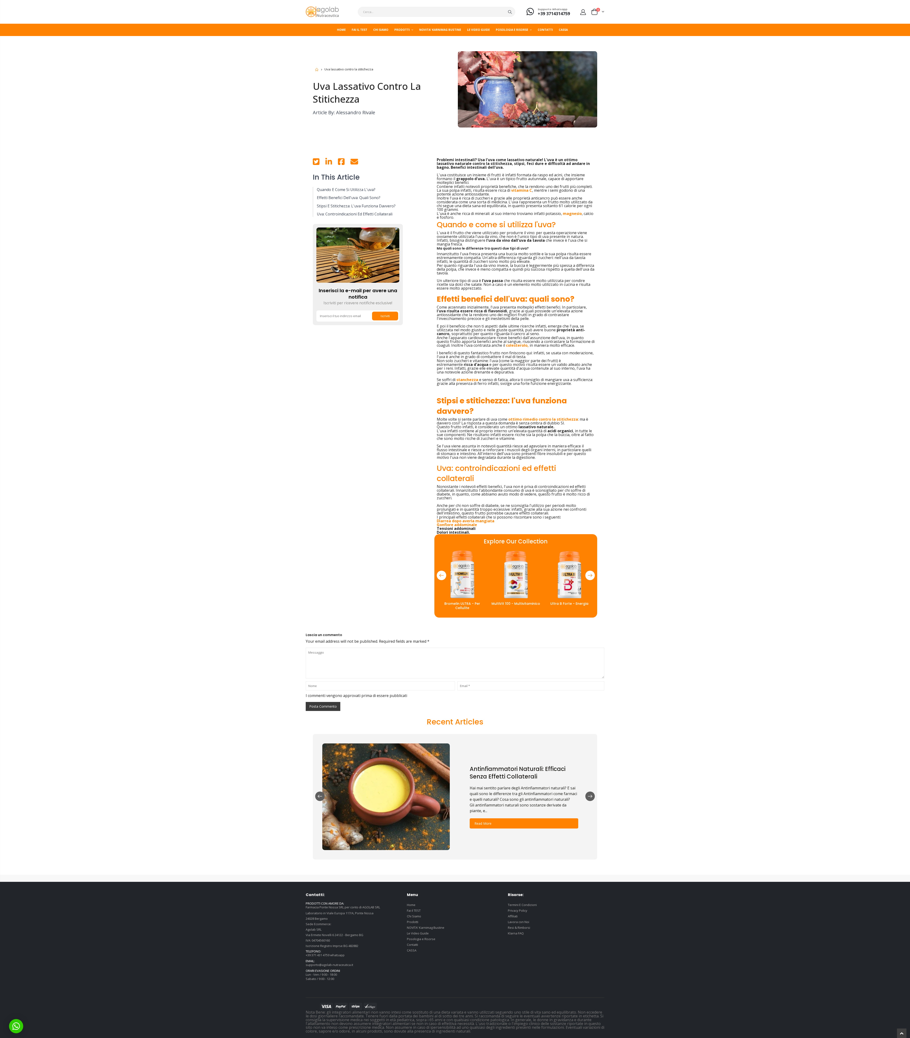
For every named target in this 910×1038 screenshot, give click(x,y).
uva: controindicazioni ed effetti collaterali (354, 214)
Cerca (510, 12)
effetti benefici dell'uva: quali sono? (348, 197)
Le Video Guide (418, 933)
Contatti (412, 944)
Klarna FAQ (516, 933)
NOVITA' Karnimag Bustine (425, 927)
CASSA (411, 950)
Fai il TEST (414, 910)
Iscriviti (385, 316)
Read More (482, 823)
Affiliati (513, 916)
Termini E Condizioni (522, 905)
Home (317, 69)
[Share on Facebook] (341, 163)
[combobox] (436, 12)
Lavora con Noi (518, 922)
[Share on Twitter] (316, 163)
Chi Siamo (414, 916)
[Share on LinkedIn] (328, 163)
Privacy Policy (517, 910)
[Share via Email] (354, 163)
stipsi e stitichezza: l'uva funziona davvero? (356, 206)
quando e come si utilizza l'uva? (346, 189)
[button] (441, 575)
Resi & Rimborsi (519, 927)
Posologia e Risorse (421, 939)
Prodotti (412, 922)
